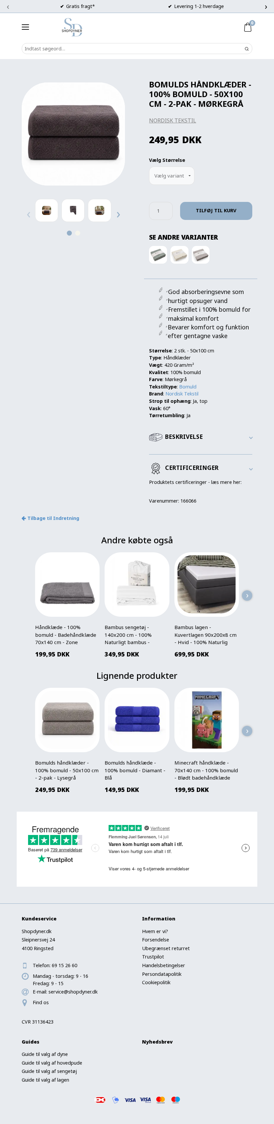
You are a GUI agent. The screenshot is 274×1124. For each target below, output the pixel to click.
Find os (41, 1002)
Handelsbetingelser (163, 965)
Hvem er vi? (155, 931)
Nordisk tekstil (172, 120)
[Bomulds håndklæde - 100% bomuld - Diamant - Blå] (137, 720)
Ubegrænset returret (166, 948)
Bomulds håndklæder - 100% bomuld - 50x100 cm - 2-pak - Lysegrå (67, 770)
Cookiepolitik (156, 982)
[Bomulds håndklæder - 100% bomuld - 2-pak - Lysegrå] (200, 255)
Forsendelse (155, 939)
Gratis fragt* (80, 6)
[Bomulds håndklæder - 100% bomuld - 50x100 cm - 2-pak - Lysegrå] (67, 720)
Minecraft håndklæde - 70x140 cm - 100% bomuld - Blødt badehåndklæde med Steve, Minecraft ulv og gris (206, 777)
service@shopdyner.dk (73, 992)
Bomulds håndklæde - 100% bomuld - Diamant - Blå (135, 770)
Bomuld (187, 386)
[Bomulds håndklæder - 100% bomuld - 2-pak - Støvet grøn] (158, 255)
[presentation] (8, 6)
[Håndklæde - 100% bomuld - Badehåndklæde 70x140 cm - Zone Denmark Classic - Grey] (67, 584)
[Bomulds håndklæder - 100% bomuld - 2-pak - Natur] (179, 255)
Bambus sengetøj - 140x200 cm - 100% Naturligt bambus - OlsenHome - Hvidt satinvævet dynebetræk (133, 642)
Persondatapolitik (161, 974)
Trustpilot (153, 956)
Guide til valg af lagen (45, 1080)
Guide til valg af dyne (45, 1054)
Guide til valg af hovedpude (52, 1063)
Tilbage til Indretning (53, 518)
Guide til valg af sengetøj (49, 1071)
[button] (69, 233)
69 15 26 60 (64, 965)
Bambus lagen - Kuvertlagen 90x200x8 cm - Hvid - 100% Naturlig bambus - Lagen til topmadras (205, 642)
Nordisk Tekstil (181, 393)
